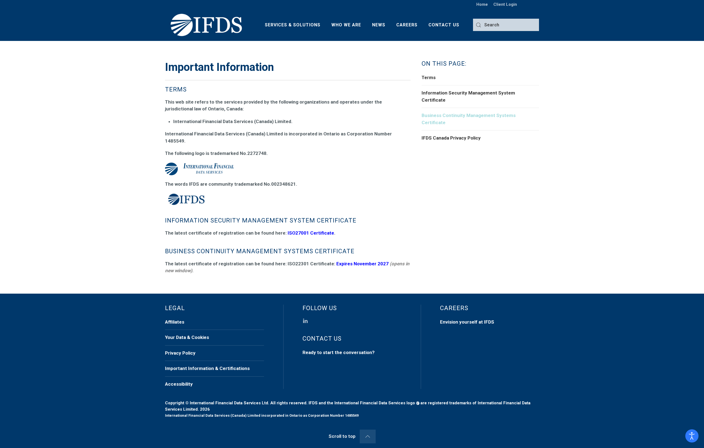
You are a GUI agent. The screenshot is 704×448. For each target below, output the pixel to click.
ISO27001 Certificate (311, 233)
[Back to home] (206, 25)
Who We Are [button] (346, 24)
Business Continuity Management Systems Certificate (469, 119)
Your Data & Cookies (187, 337)
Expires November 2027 (362, 263)
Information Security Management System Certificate (468, 96)
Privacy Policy (180, 353)
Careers (406, 24)
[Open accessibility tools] (691, 436)
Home (482, 4)
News (378, 24)
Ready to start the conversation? (338, 352)
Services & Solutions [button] (292, 24)
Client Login (505, 4)
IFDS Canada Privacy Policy (451, 138)
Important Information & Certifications (207, 368)
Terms (429, 77)
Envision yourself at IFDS (467, 322)
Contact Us (443, 24)
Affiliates (174, 322)
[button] (368, 436)
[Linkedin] (305, 320)
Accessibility (179, 384)
